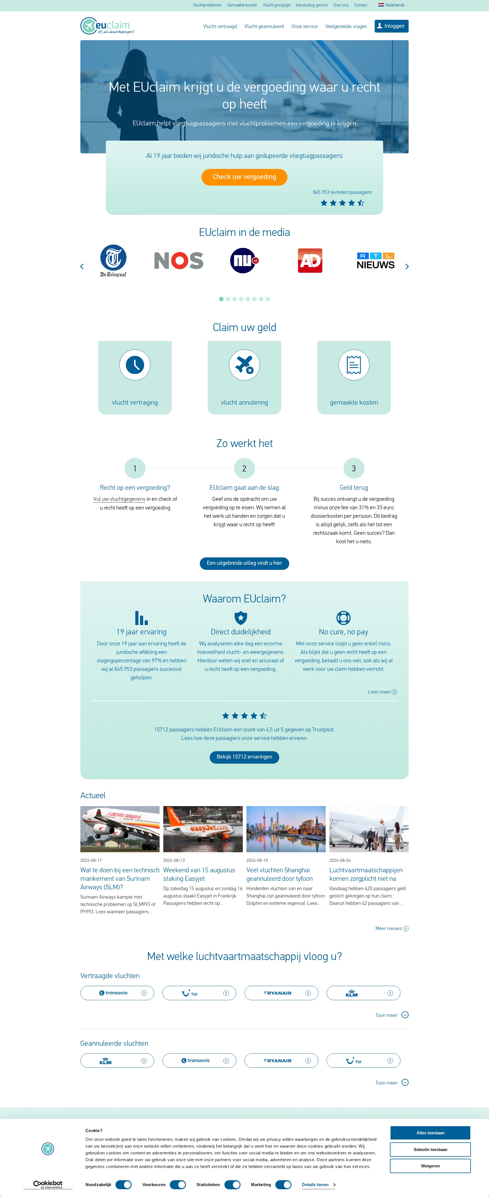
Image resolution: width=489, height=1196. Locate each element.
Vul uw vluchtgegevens (119, 499)
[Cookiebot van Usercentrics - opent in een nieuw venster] (48, 1185)
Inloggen (394, 26)
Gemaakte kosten (242, 5)
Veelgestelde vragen (346, 26)
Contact (360, 5)
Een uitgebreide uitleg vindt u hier (244, 563)
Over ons (341, 5)
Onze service (304, 26)
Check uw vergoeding (244, 177)
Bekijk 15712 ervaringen (244, 757)
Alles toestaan (431, 1132)
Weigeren (430, 1165)
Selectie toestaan (430, 1149)
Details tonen (315, 1184)
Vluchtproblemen (207, 5)
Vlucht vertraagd (220, 26)
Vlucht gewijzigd (276, 5)
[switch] (178, 1184)
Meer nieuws (389, 928)
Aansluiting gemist (312, 5)
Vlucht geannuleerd (264, 26)
